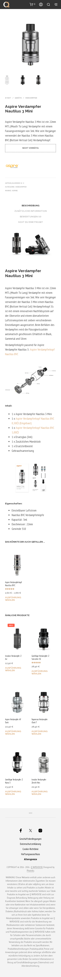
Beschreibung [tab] (30, 205)
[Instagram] (40, 831)
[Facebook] (21, 831)
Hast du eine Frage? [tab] (30, 222)
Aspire (15, 191)
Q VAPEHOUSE (37, 867)
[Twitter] (30, 831)
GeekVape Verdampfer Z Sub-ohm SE (40, 657)
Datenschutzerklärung (30, 844)
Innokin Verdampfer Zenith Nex (39, 781)
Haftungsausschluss (30, 854)
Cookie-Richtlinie (30, 849)
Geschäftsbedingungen (30, 838)
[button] (32, 4)
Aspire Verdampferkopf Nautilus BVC (13, 584)
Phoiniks (30, 870)
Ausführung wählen (13, 598)
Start (8, 98)
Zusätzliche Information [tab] (30, 211)
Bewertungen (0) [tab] (30, 216)
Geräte (18, 98)
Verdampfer (31, 98)
